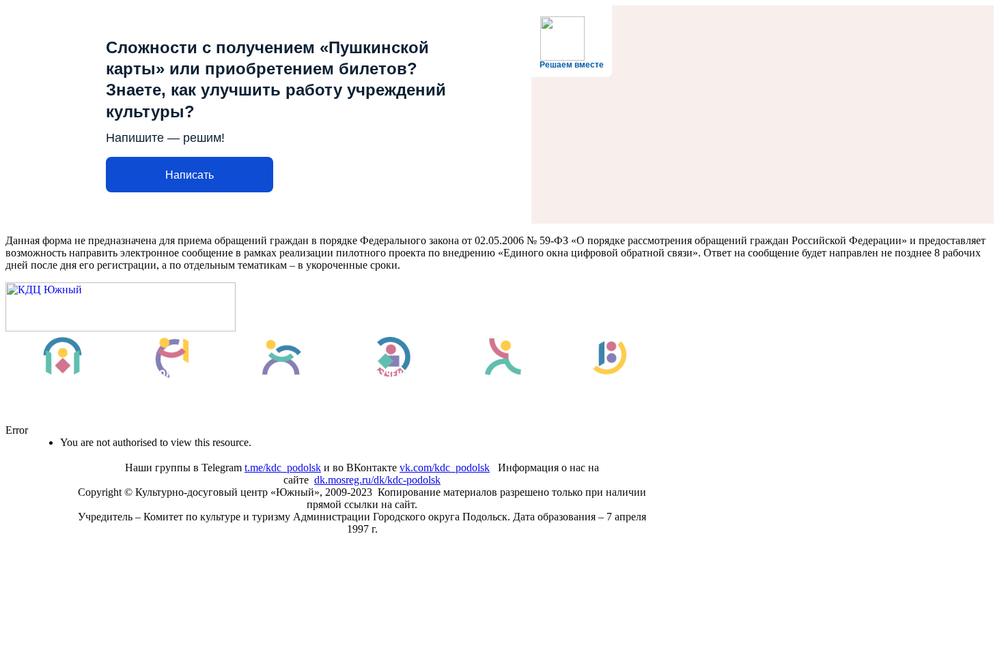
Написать (189, 175)
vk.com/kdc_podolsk (445, 467)
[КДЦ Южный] (120, 328)
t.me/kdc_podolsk (283, 467)
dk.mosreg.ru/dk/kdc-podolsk (377, 480)
